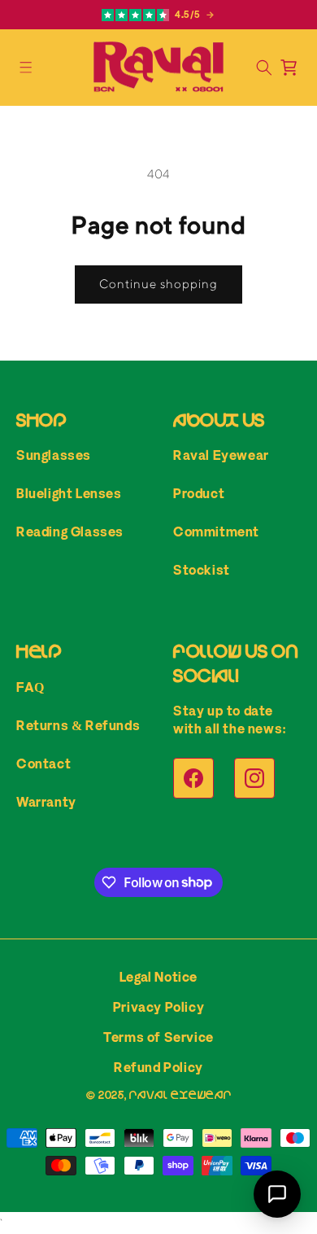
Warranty (46, 802)
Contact (43, 763)
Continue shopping (158, 284)
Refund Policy (158, 1067)
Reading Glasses (70, 531)
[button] (26, 67)
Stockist (201, 570)
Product (198, 493)
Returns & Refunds (78, 725)
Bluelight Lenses (69, 493)
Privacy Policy (158, 1007)
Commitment (216, 531)
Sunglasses (53, 455)
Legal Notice (158, 977)
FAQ (30, 687)
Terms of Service (158, 1037)
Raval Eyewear (221, 455)
